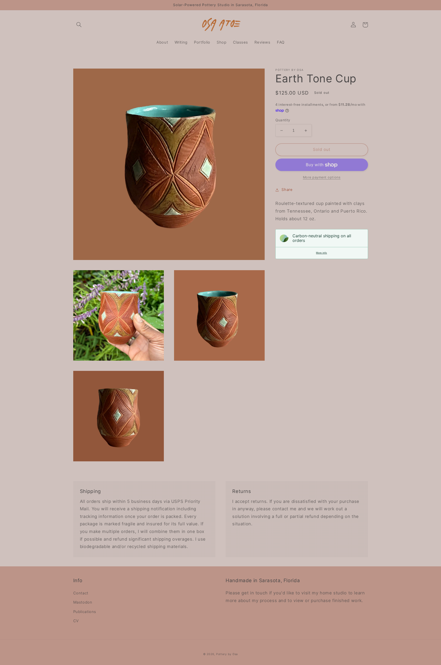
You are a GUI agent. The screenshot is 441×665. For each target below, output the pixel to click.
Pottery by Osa (227, 654)
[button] (79, 25)
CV (76, 621)
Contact (80, 593)
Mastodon (82, 602)
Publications (84, 611)
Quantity (282, 120)
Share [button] (286, 190)
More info (321, 253)
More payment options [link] (322, 177)
